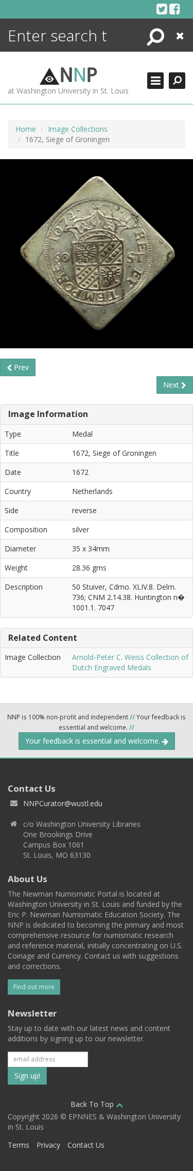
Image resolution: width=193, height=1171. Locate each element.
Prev (20, 367)
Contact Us (85, 1145)
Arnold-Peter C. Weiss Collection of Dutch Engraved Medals (130, 662)
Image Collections (78, 129)
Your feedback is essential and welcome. (93, 741)
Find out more (34, 986)
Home (25, 129)
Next (172, 385)
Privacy (48, 1145)
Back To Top (93, 1104)
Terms (18, 1145)
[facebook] (174, 9)
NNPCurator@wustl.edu (62, 803)
